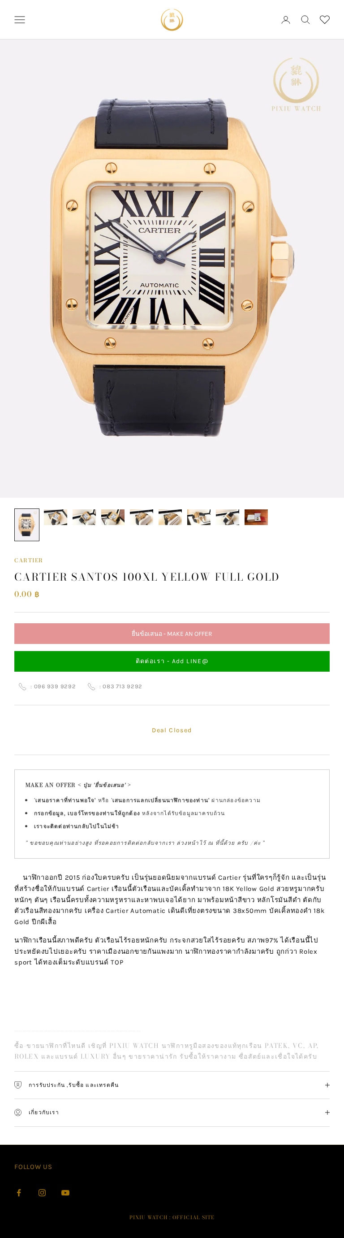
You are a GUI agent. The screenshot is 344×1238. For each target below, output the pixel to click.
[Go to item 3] (84, 517)
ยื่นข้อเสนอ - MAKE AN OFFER (172, 637)
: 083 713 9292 (121, 686)
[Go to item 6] (170, 517)
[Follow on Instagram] (42, 1192)
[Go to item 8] (227, 517)
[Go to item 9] (256, 517)
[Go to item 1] (26, 524)
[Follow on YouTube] (65, 1192)
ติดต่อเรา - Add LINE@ (172, 661)
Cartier (28, 560)
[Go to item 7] (198, 517)
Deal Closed (172, 730)
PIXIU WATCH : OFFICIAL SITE (172, 1217)
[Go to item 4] (112, 517)
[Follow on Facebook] (18, 1192)
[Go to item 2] (55, 517)
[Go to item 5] (141, 517)
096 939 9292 (55, 686)
